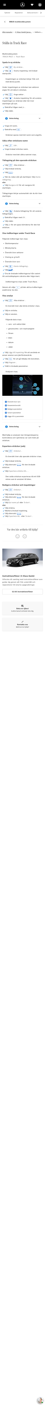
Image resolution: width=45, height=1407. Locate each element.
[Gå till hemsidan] (22, 4)
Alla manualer (7, 32)
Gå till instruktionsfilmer (22, 591)
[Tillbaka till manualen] (5, 21)
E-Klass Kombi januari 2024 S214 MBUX (23, 32)
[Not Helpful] (24, 536)
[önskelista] (32, 5)
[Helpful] (17, 536)
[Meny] (4, 5)
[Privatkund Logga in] (40, 5)
